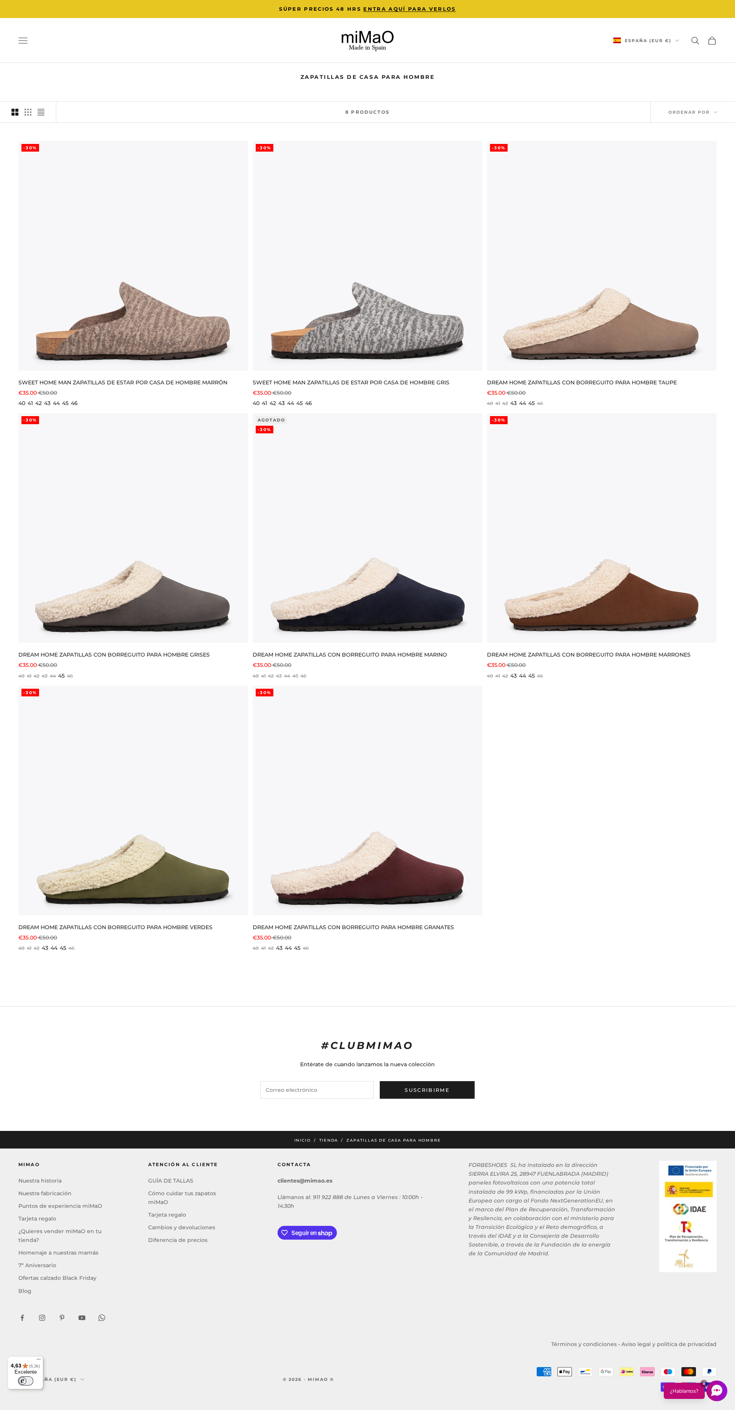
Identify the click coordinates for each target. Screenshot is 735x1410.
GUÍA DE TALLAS (170, 1180)
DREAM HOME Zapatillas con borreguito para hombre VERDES (115, 927)
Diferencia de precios (177, 1240)
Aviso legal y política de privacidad (669, 1344)
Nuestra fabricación (45, 1193)
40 (21, 403)
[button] (695, 1390)
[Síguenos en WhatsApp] (102, 1318)
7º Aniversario (37, 1265)
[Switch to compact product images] (41, 112)
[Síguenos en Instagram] (42, 1318)
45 (65, 403)
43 (47, 403)
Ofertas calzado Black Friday (57, 1277)
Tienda (328, 1140)
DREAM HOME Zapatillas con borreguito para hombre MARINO (350, 654)
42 (38, 403)
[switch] (25, 1380)
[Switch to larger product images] (14, 112)
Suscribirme (427, 1090)
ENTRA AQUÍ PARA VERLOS (409, 9)
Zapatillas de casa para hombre (393, 1140)
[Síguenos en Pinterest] (62, 1318)
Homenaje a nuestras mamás (58, 1252)
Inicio (302, 1140)
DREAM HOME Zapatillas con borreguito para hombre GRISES (114, 654)
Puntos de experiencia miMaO (60, 1206)
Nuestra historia (40, 1180)
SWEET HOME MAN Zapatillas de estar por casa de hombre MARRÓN (122, 382)
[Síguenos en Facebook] (22, 1318)
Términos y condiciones (584, 1344)
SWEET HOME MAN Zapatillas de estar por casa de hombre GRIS (351, 382)
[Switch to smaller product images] (27, 112)
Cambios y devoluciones (181, 1227)
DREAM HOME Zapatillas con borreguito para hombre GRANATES (353, 927)
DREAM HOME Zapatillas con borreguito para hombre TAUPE (582, 382)
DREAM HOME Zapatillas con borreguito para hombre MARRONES (589, 654)
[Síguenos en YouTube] (82, 1318)
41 (30, 403)
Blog (24, 1290)
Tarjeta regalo (37, 1218)
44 (56, 403)
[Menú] (38, 1361)
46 (74, 403)
